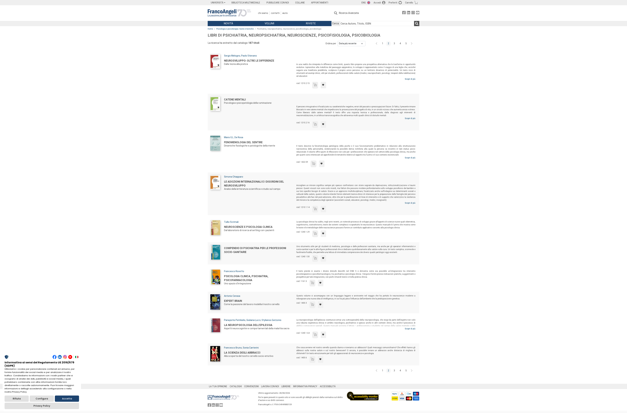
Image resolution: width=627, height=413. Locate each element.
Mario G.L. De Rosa (233, 137)
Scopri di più (410, 79)
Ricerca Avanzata (349, 13)
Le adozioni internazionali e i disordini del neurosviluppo (254, 183)
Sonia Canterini (251, 347)
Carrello (409, 2)
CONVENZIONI (251, 386)
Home (210, 29)
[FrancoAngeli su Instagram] (413, 13)
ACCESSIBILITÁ (328, 386)
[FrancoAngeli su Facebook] (404, 13)
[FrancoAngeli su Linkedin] (408, 13)
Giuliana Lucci (253, 320)
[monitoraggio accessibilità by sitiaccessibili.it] (363, 393)
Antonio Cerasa (232, 296)
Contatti (275, 13)
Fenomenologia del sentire (243, 142)
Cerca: (335, 23)
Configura (42, 398)
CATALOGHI (236, 386)
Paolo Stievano (249, 55)
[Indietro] (376, 43)
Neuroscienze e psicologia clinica (248, 226)
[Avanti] (411, 43)
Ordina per (330, 43)
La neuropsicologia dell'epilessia (248, 325)
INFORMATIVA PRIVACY (305, 386)
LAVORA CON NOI (270, 386)
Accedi (377, 2)
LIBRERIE (286, 386)
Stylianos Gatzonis (271, 320)
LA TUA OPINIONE (218, 386)
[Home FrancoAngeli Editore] (229, 13)
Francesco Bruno (233, 347)
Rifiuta (17, 398)
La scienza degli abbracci (242, 352)
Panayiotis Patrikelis (234, 320)
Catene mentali (235, 99)
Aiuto (285, 13)
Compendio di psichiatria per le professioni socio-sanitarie (255, 250)
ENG (364, 2)
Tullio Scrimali (231, 222)
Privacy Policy (41, 405)
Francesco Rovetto (234, 271)
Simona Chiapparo (233, 176)
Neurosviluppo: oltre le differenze (249, 60)
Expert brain (233, 300)
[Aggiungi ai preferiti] (323, 85)
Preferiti (393, 2)
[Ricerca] (416, 23)
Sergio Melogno (232, 55)
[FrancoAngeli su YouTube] (417, 13)
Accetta (67, 398)
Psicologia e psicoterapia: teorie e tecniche (235, 29)
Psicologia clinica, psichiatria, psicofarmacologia (246, 278)
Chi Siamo (263, 13)
